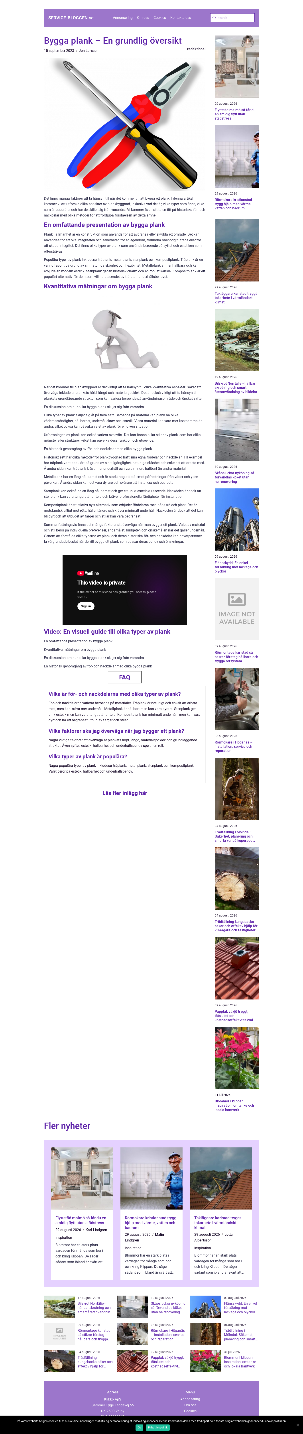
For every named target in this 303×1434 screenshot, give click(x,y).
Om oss (143, 18)
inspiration (63, 1237)
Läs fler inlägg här (124, 793)
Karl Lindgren (96, 1230)
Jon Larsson (88, 51)
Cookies (159, 18)
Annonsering (123, 18)
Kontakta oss (180, 18)
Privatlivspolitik (157, 1427)
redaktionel (196, 49)
